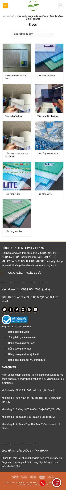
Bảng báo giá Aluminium (22, 337)
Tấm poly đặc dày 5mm (48, 116)
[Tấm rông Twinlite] (17, 213)
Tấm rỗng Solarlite (46, 75)
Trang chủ (8, 16)
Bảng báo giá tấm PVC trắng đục (26, 359)
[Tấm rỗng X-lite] (17, 176)
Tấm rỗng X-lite (12, 194)
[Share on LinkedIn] (35, 310)
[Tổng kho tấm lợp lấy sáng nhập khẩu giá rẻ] (33, 5)
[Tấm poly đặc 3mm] (17, 98)
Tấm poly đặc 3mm (14, 116)
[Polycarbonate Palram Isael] (17, 58)
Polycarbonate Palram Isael (15, 77)
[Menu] (5, 5)
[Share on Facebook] (11, 310)
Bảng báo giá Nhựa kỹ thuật (23, 354)
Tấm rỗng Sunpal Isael (47, 153)
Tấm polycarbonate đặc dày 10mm (16, 155)
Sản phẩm (32, 483)
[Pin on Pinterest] (29, 310)
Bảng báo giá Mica (18, 331)
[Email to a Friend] (23, 310)
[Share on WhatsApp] (4, 310)
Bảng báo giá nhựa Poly (21, 343)
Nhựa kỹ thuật (25, 485)
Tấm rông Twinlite (13, 231)
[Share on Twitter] (17, 310)
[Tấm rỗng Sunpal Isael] (49, 135)
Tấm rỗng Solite (44, 194)
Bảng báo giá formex (19, 348)
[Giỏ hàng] (60, 5)
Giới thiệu (20, 483)
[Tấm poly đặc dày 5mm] (49, 98)
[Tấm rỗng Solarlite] (49, 58)
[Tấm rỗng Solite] (49, 176)
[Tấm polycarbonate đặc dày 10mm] (17, 135)
